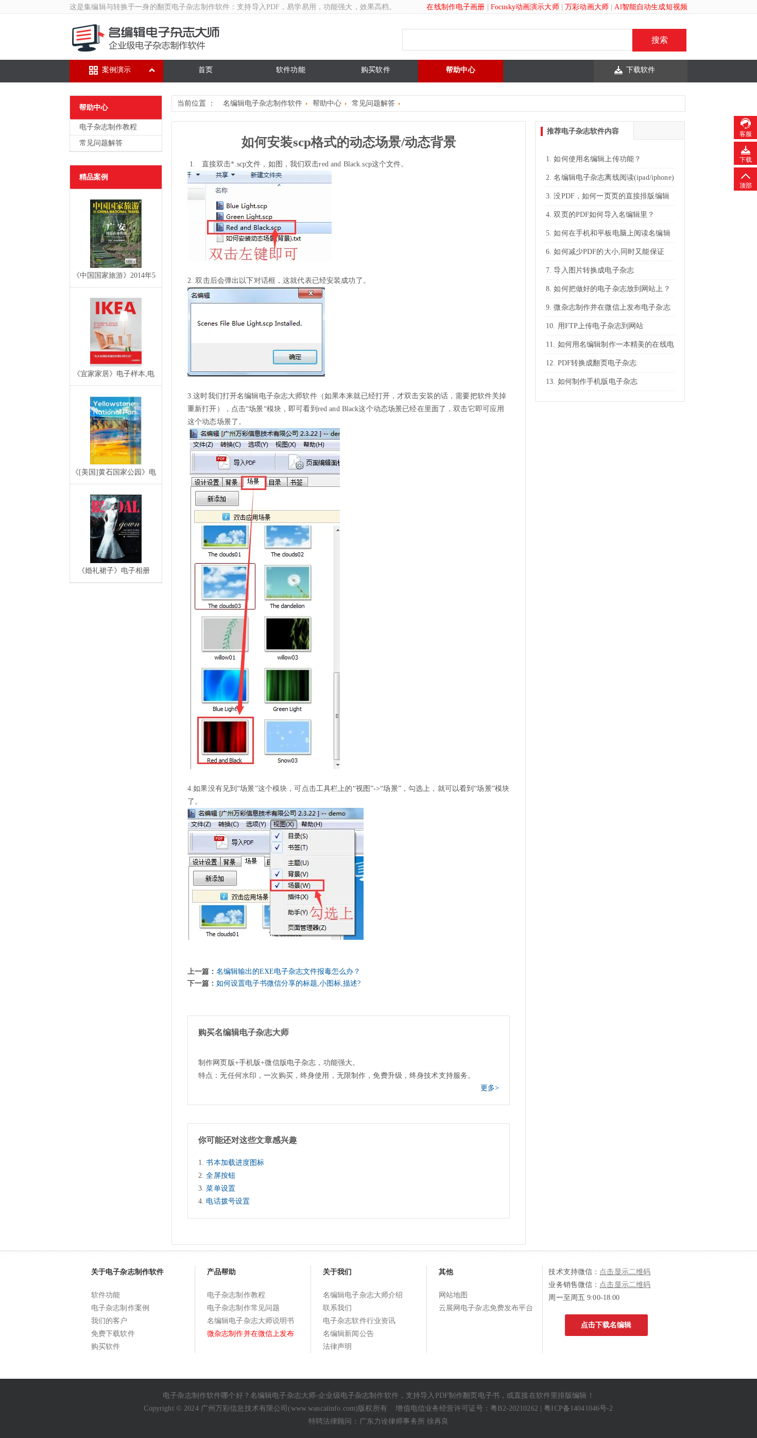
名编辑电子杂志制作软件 (262, 103)
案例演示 (116, 70)
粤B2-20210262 (514, 1408)
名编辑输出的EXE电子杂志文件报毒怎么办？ (288, 971)
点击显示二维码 (624, 1272)
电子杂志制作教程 (108, 127)
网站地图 (453, 1295)
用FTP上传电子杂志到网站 (601, 326)
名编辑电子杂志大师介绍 (363, 1295)
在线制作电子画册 (455, 7)
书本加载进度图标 (235, 1162)
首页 (205, 70)
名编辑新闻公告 (348, 1334)
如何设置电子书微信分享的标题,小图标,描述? (288, 983)
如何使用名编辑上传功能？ (597, 159)
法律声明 (337, 1346)
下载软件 (641, 70)
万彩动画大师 (587, 7)
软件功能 (290, 70)
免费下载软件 (113, 1334)
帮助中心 (460, 70)
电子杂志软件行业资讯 (359, 1321)
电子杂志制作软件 (200, 7)
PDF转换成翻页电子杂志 (597, 363)
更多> (489, 1088)
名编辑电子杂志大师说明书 (251, 1321)
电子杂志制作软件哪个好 (203, 1395)
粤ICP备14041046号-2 (578, 1408)
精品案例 (93, 177)
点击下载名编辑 (606, 1325)
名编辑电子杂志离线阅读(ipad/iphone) (614, 177)
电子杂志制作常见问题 (243, 1308)
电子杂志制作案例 (120, 1308)
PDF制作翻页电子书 (467, 1395)
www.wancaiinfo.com (323, 1408)
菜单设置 (220, 1188)
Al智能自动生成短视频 (650, 7)
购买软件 (375, 70)
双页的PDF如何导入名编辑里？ (604, 214)
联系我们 (337, 1308)
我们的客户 (109, 1321)
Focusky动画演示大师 (525, 7)
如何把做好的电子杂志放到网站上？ (612, 289)
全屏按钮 (220, 1175)
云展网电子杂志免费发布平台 (486, 1308)
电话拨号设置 (228, 1201)
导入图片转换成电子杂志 (594, 270)
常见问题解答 (101, 143)
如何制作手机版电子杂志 (598, 381)
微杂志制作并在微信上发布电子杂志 (612, 307)
